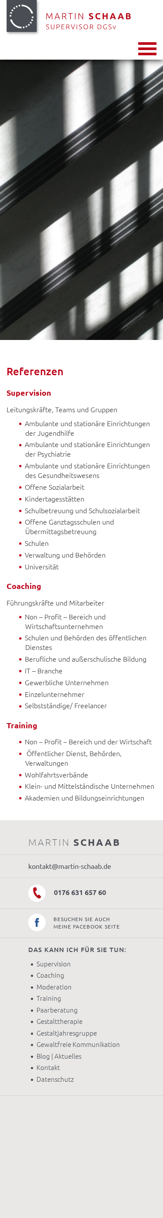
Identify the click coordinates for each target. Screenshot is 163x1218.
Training (49, 998)
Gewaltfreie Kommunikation (78, 1044)
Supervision (54, 964)
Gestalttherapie (60, 1021)
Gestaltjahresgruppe (67, 1033)
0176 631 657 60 (79, 892)
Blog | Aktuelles (59, 1056)
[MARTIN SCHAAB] (81, 18)
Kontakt (48, 1067)
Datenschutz (55, 1079)
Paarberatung (57, 1010)
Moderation (54, 987)
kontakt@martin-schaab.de (69, 866)
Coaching (50, 975)
